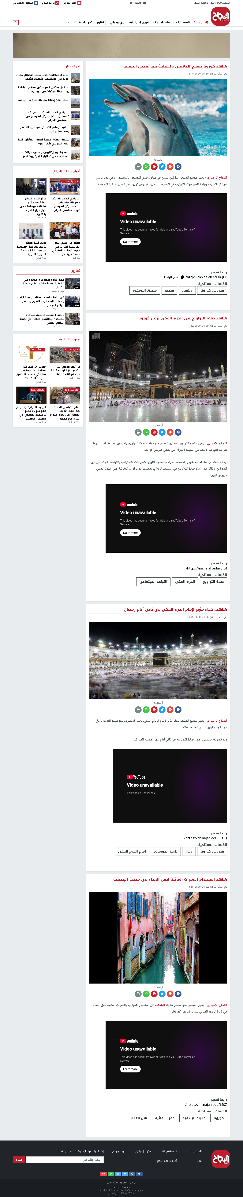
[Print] (138, 166)
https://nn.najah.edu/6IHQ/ (205, 838)
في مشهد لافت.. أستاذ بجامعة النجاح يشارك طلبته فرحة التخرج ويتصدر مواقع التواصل (40, 301)
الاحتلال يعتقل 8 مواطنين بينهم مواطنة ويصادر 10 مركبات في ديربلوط (43, 89)
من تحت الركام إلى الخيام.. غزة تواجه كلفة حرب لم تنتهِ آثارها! (65, 371)
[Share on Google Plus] (170, 166)
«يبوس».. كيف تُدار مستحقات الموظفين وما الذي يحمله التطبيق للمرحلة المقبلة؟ (31, 372)
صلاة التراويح (213, 581)
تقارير (100, 22)
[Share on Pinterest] (154, 166)
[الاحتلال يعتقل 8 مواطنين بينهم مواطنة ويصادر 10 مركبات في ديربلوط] (75, 90)
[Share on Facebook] (178, 166)
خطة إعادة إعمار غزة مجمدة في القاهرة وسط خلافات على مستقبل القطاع (42, 283)
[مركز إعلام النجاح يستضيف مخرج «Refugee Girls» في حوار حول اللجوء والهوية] (31, 186)
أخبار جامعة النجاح (81, 22)
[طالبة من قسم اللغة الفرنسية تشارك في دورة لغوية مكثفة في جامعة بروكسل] (65, 231)
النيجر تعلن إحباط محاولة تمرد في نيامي (43, 100)
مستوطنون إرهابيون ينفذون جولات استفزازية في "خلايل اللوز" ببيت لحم (46, 154)
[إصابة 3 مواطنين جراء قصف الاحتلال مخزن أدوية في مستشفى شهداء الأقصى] (75, 77)
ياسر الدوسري (166, 851)
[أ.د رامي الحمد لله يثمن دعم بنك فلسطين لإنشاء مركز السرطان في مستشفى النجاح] (75, 115)
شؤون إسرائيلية (139, 22)
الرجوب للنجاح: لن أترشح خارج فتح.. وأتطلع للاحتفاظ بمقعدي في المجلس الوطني (31, 413)
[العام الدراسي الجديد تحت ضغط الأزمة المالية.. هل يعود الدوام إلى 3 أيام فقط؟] (65, 395)
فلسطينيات (182, 22)
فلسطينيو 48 (161, 22)
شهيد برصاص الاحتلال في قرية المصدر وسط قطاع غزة (44, 129)
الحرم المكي (185, 581)
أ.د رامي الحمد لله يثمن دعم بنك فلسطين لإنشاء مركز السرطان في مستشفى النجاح (47, 116)
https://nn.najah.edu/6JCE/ (206, 277)
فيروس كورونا (212, 290)
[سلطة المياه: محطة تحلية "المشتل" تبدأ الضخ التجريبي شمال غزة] (75, 142)
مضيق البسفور (145, 290)
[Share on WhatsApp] (146, 166)
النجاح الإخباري (220, 16)
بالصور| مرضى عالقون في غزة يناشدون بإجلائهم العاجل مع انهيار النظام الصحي (42, 319)
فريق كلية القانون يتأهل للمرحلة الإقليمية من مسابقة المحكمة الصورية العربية (32, 248)
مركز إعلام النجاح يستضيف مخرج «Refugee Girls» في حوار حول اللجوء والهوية (33, 206)
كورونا (219, 1118)
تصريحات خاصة (69, 339)
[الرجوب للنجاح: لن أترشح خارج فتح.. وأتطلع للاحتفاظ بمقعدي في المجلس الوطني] (31, 395)
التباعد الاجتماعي (153, 581)
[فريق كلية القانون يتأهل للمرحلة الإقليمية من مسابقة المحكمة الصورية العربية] (31, 231)
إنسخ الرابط (172, 277)
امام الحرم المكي (132, 851)
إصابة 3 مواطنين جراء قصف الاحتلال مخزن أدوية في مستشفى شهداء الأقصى (42, 77)
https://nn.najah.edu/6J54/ (206, 568)
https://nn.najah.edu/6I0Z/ (206, 1104)
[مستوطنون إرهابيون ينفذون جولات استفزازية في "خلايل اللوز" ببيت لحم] (75, 155)
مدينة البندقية (194, 1118)
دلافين (187, 290)
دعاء (189, 851)
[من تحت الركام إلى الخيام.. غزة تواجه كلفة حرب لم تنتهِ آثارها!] (65, 354)
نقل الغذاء (138, 1118)
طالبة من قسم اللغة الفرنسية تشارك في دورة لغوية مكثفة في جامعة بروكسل (66, 248)
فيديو (169, 290)
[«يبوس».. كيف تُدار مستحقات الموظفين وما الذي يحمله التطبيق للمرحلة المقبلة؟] (31, 354)
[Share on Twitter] (162, 166)
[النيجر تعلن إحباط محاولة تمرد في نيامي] (75, 102)
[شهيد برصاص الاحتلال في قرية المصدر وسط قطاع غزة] (75, 130)
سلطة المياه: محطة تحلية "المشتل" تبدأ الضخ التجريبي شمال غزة (43, 142)
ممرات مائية (165, 1118)
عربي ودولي (117, 22)
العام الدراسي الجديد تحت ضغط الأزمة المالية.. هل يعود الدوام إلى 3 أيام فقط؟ (65, 413)
